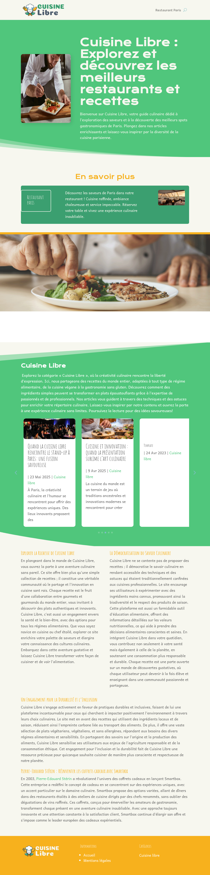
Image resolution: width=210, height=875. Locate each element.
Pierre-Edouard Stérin (54, 778)
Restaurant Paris (168, 10)
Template (146, 445)
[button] (194, 472)
